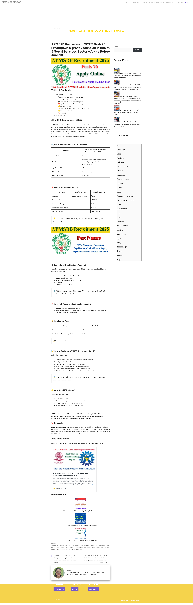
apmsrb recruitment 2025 (65, 547)
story (119, 242)
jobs (54, 543)
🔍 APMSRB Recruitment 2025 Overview (71, 97)
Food (119, 192)
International (122, 209)
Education (121, 175)
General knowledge (125, 196)
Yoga (119, 259)
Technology (136, 2)
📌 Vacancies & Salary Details (67, 99)
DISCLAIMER (93, 589)
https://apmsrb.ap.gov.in (88, 172)
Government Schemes (126, 200)
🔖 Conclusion (62, 113)
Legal (119, 217)
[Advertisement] (96, 17)
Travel (119, 251)
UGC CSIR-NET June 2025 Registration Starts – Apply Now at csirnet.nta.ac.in (77, 443)
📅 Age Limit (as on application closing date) (72, 104)
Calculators (121, 162)
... (68, 576)
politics (120, 230)
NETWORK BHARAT (11, 2)
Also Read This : (61, 115)
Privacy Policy (125, 600)
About (74, 589)
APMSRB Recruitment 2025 (64, 95)
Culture (144, 2)
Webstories (169, 2)
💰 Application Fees (64, 106)
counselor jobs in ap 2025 (102, 547)
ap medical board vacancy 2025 (83, 545)
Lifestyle (120, 221)
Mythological (122, 225)
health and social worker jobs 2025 (72, 549)
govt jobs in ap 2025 (56, 549)
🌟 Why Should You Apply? (66, 111)
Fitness (120, 187)
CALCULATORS (179, 2)
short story (121, 234)
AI (118, 145)
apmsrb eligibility (97, 545)
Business (120, 158)
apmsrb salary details (78, 547)
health (119, 204)
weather (120, 255)
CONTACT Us (59, 589)
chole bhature (122, 166)
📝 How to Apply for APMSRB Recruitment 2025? (73, 108)
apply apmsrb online (89, 547)
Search (116, 46)
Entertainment (159, 2)
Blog (127, 2)
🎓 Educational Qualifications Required (70, 101)
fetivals (120, 183)
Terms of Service (135, 600)
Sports (150, 2)
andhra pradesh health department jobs (63, 545)
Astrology (121, 149)
